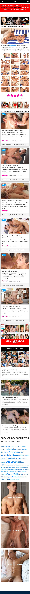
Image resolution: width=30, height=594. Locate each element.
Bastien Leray (24, 449)
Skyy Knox (9, 476)
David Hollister (3, 458)
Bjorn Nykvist (4, 452)
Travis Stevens (21, 476)
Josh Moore (25, 467)
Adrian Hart (5, 446)
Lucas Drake (18, 469)
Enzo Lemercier (13, 462)
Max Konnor (5, 471)
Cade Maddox (14, 452)
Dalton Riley (27, 455)
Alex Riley (17, 446)
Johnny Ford (14, 467)
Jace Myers (16, 465)
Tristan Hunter (6, 479)
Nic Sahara (17, 471)
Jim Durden (3, 467)
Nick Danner (11, 471)
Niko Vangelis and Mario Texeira (12, 130)
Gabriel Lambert (9, 465)
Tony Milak (14, 476)
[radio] (8, 95)
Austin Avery (18, 449)
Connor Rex (21, 455)
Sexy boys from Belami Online (11, 236)
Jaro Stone (26, 465)
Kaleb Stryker (4, 469)
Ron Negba (21, 474)
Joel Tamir (9, 467)
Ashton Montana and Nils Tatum (12, 201)
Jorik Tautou (20, 467)
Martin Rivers (26, 469)
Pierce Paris (24, 471)
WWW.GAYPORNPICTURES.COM (11, 7)
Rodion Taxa (4, 474)
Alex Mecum (12, 446)
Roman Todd (12, 474)
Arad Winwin (10, 449)
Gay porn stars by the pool (10, 397)
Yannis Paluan (15, 479)
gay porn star (12, 45)
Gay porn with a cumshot (10, 271)
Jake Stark (21, 465)
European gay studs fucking (11, 306)
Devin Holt (23, 458)
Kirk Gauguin (11, 469)
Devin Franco (14, 458)
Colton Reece (12, 455)
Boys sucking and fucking (10, 426)
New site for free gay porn (10, 369)
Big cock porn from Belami (10, 165)
